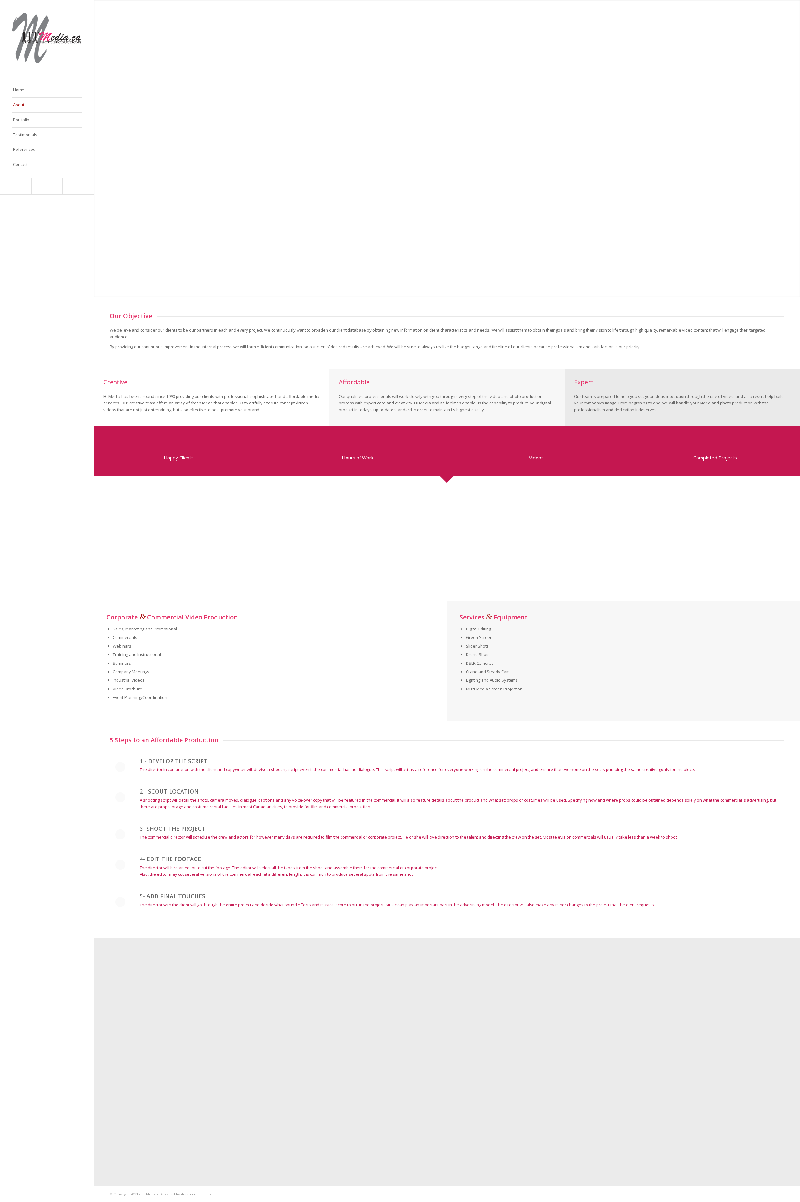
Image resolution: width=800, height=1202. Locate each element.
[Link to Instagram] (70, 186)
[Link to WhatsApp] (86, 186)
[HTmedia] (46, 38)
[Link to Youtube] (39, 186)
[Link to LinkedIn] (54, 186)
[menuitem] (47, 90)
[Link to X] (8, 186)
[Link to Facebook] (23, 186)
